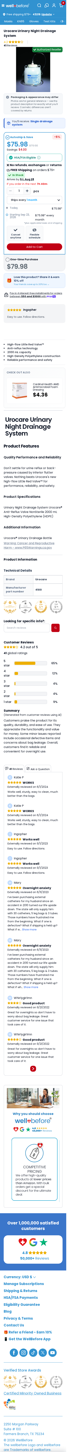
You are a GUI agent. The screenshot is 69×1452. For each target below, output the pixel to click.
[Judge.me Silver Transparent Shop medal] (25, 607)
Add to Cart (34, 247)
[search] (55, 628)
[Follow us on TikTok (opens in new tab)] (33, 1352)
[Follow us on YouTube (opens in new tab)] (52, 1352)
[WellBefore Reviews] (23, 1242)
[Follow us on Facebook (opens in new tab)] (14, 1352)
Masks (8, 21)
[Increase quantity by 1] (27, 190)
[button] (4, 5)
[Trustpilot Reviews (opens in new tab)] (43, 1242)
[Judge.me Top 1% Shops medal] (41, 607)
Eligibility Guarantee (22, 1304)
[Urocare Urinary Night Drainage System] (33, 69)
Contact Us (14, 1325)
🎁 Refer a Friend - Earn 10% (28, 1332)
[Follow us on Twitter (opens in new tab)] (43, 1352)
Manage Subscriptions (24, 1283)
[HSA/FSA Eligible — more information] (38, 157)
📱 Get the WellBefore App (27, 1339)
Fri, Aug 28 (27, 179)
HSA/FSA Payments (21, 1297)
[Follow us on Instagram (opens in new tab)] (23, 1352)
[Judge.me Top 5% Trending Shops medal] (56, 607)
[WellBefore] (17, 5)
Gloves (34, 21)
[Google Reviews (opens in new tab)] (33, 1242)
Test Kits (49, 21)
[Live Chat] (46, 5)
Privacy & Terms (18, 1318)
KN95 (20, 21)
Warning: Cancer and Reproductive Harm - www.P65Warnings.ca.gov (29, 545)
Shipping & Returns (20, 1290)
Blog (8, 1311)
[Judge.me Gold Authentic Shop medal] (10, 607)
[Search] (39, 5)
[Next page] (33, 1069)
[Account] (54, 5)
